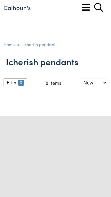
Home (9, 44)
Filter (14, 82)
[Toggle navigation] (85, 7)
